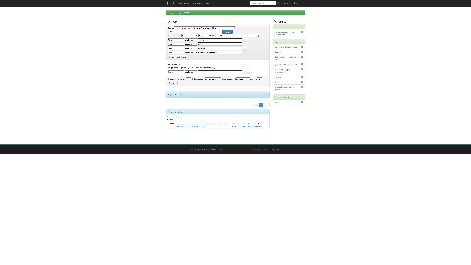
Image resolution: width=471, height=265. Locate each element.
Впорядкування (228, 79)
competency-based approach (286, 47)
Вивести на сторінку (176, 79)
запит (170, 31)
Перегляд (196, 3)
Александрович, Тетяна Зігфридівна (247, 126)
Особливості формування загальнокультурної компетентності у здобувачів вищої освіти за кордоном (201, 124)
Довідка (209, 3)
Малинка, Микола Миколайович (245, 123)
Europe (278, 52)
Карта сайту (275, 149)
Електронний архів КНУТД (178, 12)
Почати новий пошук (177, 57)
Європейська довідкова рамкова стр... (284, 88)
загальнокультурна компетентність (282, 70)
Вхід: (298, 3)
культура (278, 77)
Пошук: (171, 28)
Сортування (199, 79)
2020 (277, 102)
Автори (253, 79)
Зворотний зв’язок (260, 149)
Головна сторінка (182, 3)
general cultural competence (286, 64)
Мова (286, 3)
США (277, 82)
